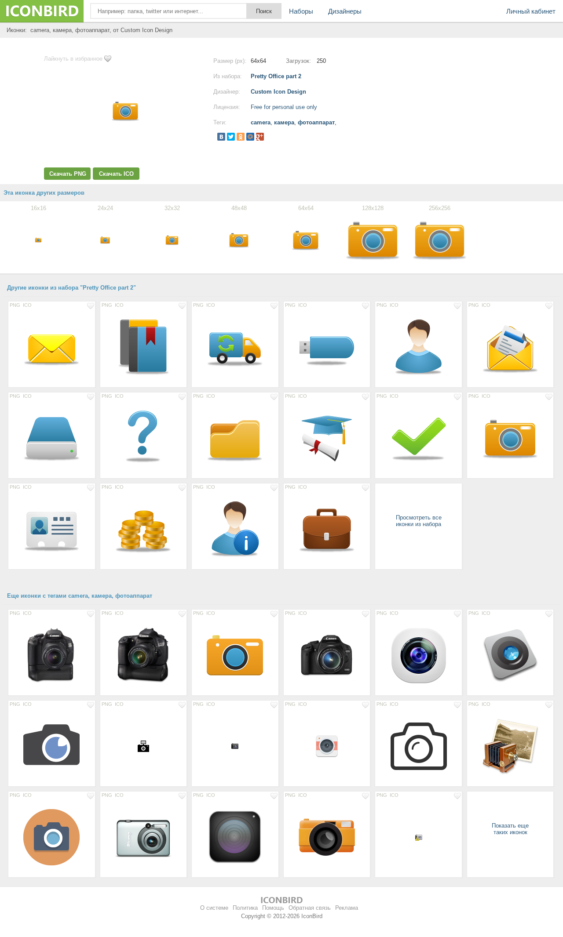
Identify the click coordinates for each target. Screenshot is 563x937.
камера (284, 122)
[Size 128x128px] (51, 347)
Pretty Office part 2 (276, 76)
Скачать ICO (116, 174)
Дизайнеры (345, 11)
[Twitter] (231, 137)
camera (261, 122)
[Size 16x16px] (235, 746)
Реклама (346, 907)
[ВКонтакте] (221, 137)
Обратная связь (310, 907)
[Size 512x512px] (51, 655)
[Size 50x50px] (327, 746)
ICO (27, 305)
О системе (214, 907)
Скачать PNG (67, 174)
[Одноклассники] (241, 137)
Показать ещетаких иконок (510, 828)
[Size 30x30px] (143, 746)
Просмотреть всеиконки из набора (419, 520)
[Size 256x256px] (418, 655)
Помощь (273, 907)
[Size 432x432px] (418, 746)
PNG (15, 305)
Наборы (301, 11)
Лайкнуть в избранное (73, 58)
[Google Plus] (260, 137)
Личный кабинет (531, 11)
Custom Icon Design (278, 91)
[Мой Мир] (250, 137)
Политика (245, 907)
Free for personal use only (284, 107)
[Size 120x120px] (235, 837)
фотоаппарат (316, 122)
